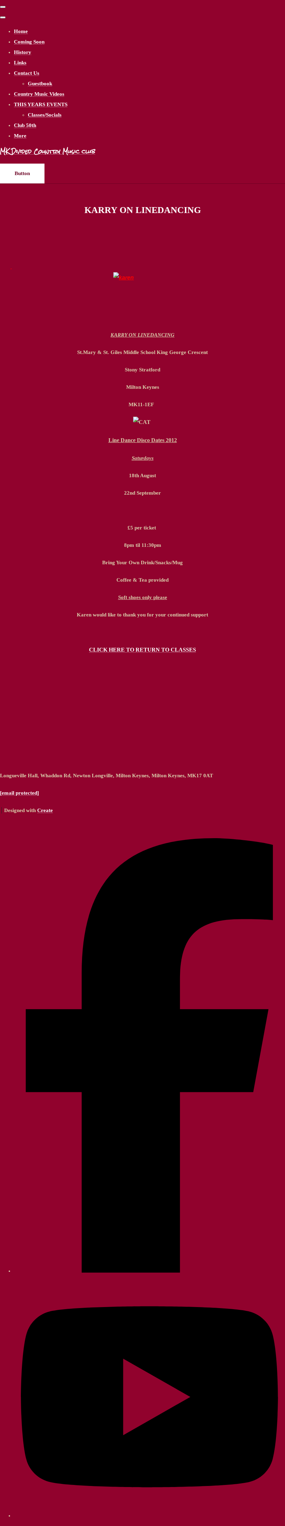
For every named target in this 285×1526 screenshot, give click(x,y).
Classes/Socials (45, 115)
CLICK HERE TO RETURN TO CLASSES (142, 650)
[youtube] (149, 1515)
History (22, 52)
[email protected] (19, 793)
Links (20, 62)
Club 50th (25, 125)
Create (45, 810)
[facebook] (149, 1271)
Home (21, 31)
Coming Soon (29, 42)
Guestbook (40, 83)
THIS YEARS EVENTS (40, 104)
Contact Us (26, 73)
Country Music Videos (39, 94)
